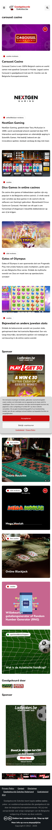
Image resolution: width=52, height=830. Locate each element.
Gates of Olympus (13, 259)
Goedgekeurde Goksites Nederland (18, 791)
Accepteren (26, 418)
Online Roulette (16, 475)
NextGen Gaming (13, 123)
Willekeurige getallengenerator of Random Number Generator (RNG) (25, 616)
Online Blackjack (17, 571)
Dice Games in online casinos (21, 187)
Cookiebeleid (20, 430)
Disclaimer (32, 788)
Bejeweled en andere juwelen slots (24, 323)
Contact (21, 788)
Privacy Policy (30, 430)
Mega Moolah (14, 523)
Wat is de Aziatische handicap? (26, 667)
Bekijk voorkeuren (26, 425)
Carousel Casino (12, 62)
